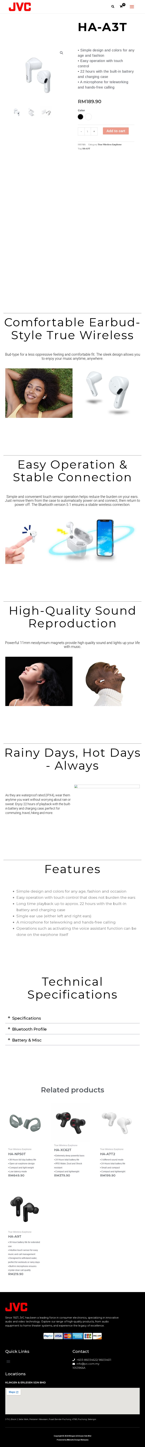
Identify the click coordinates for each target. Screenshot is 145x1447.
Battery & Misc (27, 1040)
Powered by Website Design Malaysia (72, 1440)
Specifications (26, 1018)
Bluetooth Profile (29, 1029)
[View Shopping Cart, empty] (121, 6)
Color (81, 110)
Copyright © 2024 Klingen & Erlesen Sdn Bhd (72, 1436)
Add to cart (115, 131)
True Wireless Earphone (110, 144)
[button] (113, 7)
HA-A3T (86, 148)
